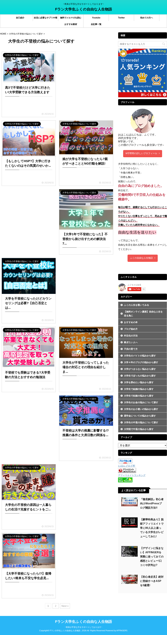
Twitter (121, 17)
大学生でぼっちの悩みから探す (140, 375)
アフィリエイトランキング (131, 475)
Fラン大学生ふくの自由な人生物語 (83, 9)
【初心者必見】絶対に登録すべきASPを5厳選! (152, 581)
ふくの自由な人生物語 (141, 258)
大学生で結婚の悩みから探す (139, 389)
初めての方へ (146, 17)
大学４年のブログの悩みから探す (141, 362)
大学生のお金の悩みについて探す (141, 402)
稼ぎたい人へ (131, 342)
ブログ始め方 (131, 329)
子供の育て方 (131, 349)
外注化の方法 (131, 335)
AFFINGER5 (121, 630)
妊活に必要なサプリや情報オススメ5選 (45, 18)
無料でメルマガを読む (70, 17)
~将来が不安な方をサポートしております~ (83, 627)
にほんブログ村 (126, 465)
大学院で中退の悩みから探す (139, 429)
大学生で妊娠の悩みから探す (139, 395)
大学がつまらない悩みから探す (140, 369)
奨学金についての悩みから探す (140, 415)
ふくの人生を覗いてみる (136, 305)
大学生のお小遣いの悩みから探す (141, 409)
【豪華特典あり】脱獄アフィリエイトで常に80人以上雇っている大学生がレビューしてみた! (152, 528)
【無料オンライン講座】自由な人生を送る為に (143, 313)
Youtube (96, 17)
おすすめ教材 (70, 24)
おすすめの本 (131, 322)
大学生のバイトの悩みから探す (140, 355)
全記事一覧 (96, 24)
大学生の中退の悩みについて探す (141, 422)
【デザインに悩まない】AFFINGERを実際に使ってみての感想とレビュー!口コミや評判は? (152, 556)
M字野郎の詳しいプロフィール (141, 153)
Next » (64, 606)
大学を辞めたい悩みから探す (139, 382)
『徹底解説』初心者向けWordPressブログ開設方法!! (152, 503)
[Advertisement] (86, 69)
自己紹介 (20, 17)
